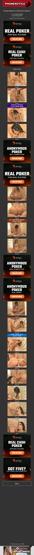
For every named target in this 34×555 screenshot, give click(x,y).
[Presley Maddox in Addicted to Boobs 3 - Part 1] (17, 85)
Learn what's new (17, 15)
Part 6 (17, 218)
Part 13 (17, 384)
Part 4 (17, 139)
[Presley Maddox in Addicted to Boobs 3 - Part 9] (17, 315)
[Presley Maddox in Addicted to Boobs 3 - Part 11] (17, 351)
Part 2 (17, 103)
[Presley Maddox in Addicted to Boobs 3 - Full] (17, 432)
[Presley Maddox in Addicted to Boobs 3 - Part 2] (17, 102)
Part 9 (17, 316)
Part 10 (17, 332)
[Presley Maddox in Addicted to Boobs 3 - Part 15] (17, 415)
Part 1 (17, 87)
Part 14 (17, 401)
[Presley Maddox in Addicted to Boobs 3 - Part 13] (17, 383)
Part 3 (17, 123)
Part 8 (17, 254)
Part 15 (17, 417)
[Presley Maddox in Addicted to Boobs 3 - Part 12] (17, 367)
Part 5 (17, 202)
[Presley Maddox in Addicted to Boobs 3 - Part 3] (17, 121)
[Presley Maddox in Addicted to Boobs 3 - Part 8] (17, 252)
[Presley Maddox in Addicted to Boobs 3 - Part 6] (17, 216)
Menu (17, 483)
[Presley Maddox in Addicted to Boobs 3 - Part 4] (17, 137)
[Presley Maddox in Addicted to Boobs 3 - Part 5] (17, 200)
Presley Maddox (18, 14)
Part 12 (17, 368)
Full (17, 433)
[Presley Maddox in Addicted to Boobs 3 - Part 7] (17, 236)
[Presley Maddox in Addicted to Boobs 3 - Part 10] (17, 331)
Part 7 (17, 237)
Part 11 (17, 352)
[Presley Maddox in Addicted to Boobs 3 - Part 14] (17, 399)
